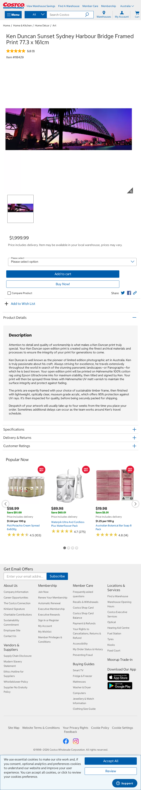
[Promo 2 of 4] (68, 548)
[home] (14, 5)
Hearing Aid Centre (118, 627)
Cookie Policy (100, 728)
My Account (45, 626)
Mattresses (79, 681)
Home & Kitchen (22, 25)
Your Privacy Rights (75, 728)
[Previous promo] (5, 503)
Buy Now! (63, 284)
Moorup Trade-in (120, 659)
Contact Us (10, 636)
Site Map (13, 728)
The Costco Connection (17, 603)
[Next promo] (135, 503)
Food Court (113, 650)
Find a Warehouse (117, 596)
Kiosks (111, 644)
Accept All (110, 761)
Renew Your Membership (52, 597)
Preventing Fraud (83, 655)
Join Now (43, 592)
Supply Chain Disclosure (18, 655)
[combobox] (35, 14)
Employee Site (12, 630)
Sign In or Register (48, 620)
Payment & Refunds (84, 623)
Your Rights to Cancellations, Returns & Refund (87, 633)
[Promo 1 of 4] (64, 548)
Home (6, 25)
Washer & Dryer (82, 687)
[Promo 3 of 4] (72, 548)
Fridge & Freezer (82, 676)
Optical (111, 622)
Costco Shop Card (83, 607)
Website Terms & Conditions (41, 728)
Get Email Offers (18, 569)
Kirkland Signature (14, 609)
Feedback (70, 732)
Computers (79, 693)
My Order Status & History (88, 649)
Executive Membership (51, 609)
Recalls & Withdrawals (85, 602)
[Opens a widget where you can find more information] (124, 783)
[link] (123, 293)
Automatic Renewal (49, 603)
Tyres (110, 639)
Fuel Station (114, 633)
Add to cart (63, 274)
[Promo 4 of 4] (76, 548)
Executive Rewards (49, 614)
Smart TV (78, 670)
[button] (89, 14)
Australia (125, 6)
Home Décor (42, 25)
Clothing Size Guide (84, 708)
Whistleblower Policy (16, 681)
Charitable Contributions (18, 614)
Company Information (16, 592)
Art (54, 25)
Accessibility (80, 643)
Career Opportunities (16, 597)
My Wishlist (44, 631)
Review (110, 771)
